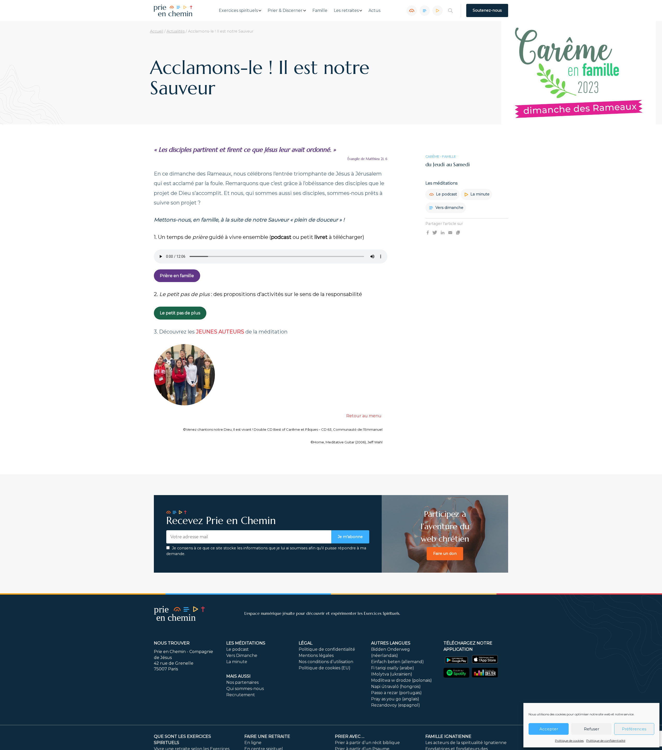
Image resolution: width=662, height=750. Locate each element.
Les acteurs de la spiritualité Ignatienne (466, 742)
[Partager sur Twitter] (434, 232)
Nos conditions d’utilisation (326, 661)
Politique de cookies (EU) (324, 667)
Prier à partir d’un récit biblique (367, 742)
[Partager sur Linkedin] (442, 232)
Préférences (634, 728)
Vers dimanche (448, 207)
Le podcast (446, 194)
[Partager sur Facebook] (427, 232)
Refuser (591, 728)
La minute (479, 194)
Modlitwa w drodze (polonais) (401, 680)
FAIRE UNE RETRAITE (267, 736)
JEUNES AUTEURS (220, 332)
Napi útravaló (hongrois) (396, 686)
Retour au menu (363, 415)
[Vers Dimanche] (424, 10)
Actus (374, 11)
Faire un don (445, 553)
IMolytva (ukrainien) (391, 674)
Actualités (176, 31)
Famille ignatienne (448, 736)
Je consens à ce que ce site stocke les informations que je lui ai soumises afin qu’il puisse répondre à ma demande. (266, 551)
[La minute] (437, 10)
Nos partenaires (242, 682)
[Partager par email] (450, 232)
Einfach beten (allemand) (397, 661)
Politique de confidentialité (605, 741)
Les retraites (346, 11)
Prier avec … (349, 736)
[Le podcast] (412, 10)
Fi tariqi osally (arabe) (392, 667)
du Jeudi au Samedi (447, 164)
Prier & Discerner (285, 11)
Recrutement (240, 694)
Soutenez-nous (487, 10)
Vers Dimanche (241, 655)
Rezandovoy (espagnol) (395, 705)
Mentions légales (316, 655)
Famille (319, 11)
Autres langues (390, 643)
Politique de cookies (569, 741)
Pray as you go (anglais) (395, 698)
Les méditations (245, 643)
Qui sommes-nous (245, 688)
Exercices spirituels (238, 11)
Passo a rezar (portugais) (396, 692)
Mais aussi (238, 676)
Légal (305, 643)
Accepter (548, 728)
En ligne (252, 742)
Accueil (156, 31)
